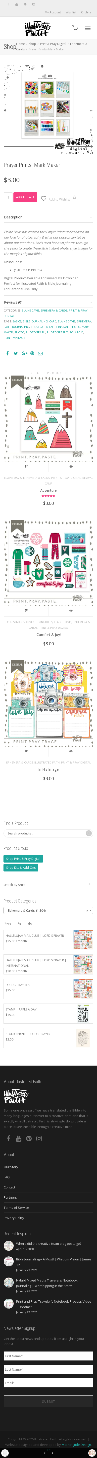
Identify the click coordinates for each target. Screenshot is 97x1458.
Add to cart (25, 197)
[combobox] (48, 910)
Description (13, 217)
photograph (35, 332)
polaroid (76, 332)
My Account (53, 12)
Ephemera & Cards (54, 310)
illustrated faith (44, 327)
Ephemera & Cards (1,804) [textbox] (47, 910)
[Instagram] (33, 4)
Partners (10, 1197)
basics (16, 321)
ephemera (84, 321)
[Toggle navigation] (87, 28)
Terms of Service (16, 1207)
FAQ (7, 1177)
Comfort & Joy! (49, 634)
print (8, 338)
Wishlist (71, 12)
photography (57, 332)
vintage (19, 338)
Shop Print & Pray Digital (23, 859)
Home (20, 44)
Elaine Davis (30, 310)
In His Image (48, 769)
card (52, 321)
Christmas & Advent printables (29, 622)
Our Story (11, 1167)
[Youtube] (16, 4)
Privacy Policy (14, 1217)
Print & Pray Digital (53, 44)
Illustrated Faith (47, 762)
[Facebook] (8, 4)
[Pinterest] (25, 4)
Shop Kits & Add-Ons (21, 868)
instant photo (69, 327)
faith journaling (16, 327)
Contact (9, 1187)
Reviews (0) (13, 302)
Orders (86, 12)
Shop (32, 44)
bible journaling (35, 321)
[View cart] (74, 27)
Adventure (48, 490)
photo (19, 332)
